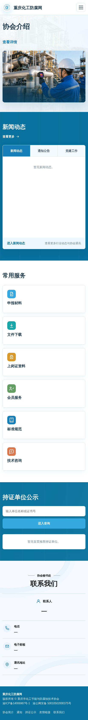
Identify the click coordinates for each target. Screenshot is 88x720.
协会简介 (8, 712)
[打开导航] (80, 7)
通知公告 (44, 150)
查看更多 (9, 136)
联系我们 (59, 712)
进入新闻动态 (44, 243)
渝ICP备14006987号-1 (16, 703)
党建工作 (72, 150)
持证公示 (30, 712)
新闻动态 (16, 150)
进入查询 (44, 523)
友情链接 (44, 712)
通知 (19, 712)
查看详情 (10, 42)
